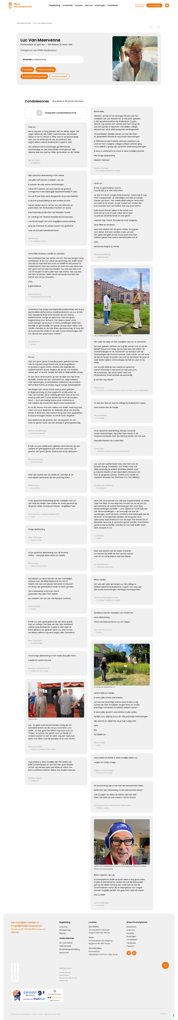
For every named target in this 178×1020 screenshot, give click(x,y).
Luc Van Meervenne (43, 23)
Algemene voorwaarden (52, 1014)
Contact (130, 946)
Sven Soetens (64, 975)
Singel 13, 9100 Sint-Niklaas (99, 933)
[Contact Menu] (165, 965)
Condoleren (27, 69)
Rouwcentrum (94, 951)
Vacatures (131, 943)
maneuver (163, 1014)
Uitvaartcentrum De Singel (99, 930)
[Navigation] (20, 5)
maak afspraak (154, 5)
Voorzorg (63, 926)
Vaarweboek (65, 946)
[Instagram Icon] (134, 953)
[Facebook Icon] (129, 953)
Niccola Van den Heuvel (68, 978)
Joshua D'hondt (65, 972)
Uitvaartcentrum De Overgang (100, 941)
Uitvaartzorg (64, 930)
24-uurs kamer (66, 942)
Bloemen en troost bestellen (34, 76)
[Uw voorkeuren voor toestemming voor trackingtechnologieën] (173, 1015)
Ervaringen (131, 936)
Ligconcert (64, 952)
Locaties (130, 933)
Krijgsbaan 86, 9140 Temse (99, 943)
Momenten (131, 926)
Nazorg (62, 933)
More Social (63, 981)
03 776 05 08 (139, 6)
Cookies (40, 1014)
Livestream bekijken (45, 69)
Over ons (131, 930)
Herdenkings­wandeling (69, 949)
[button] (54, 5)
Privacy (34, 1014)
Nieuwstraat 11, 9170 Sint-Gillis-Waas (103, 954)
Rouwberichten (24, 23)
